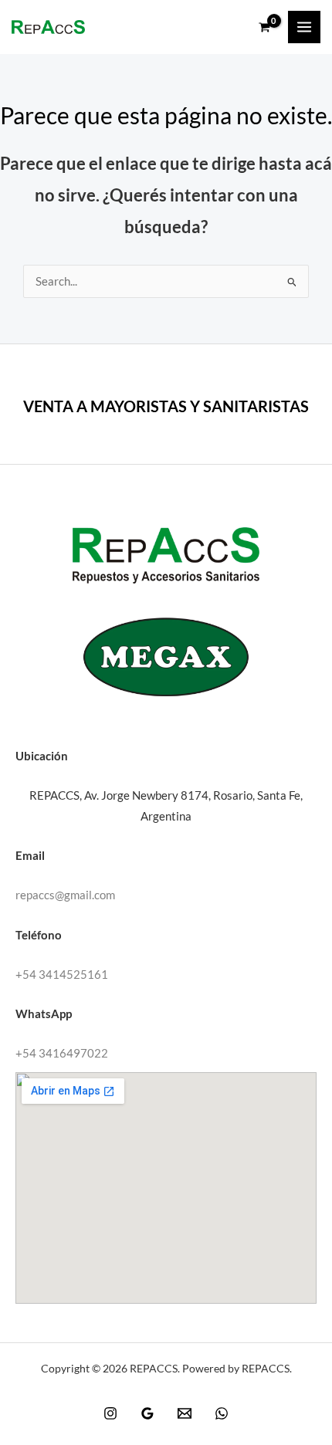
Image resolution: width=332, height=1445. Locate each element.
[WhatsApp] (222, 1413)
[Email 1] (184, 1413)
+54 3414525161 (61, 974)
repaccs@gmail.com (65, 895)
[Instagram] (110, 1413)
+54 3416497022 (61, 1053)
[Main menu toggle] (304, 27)
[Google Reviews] (147, 1413)
